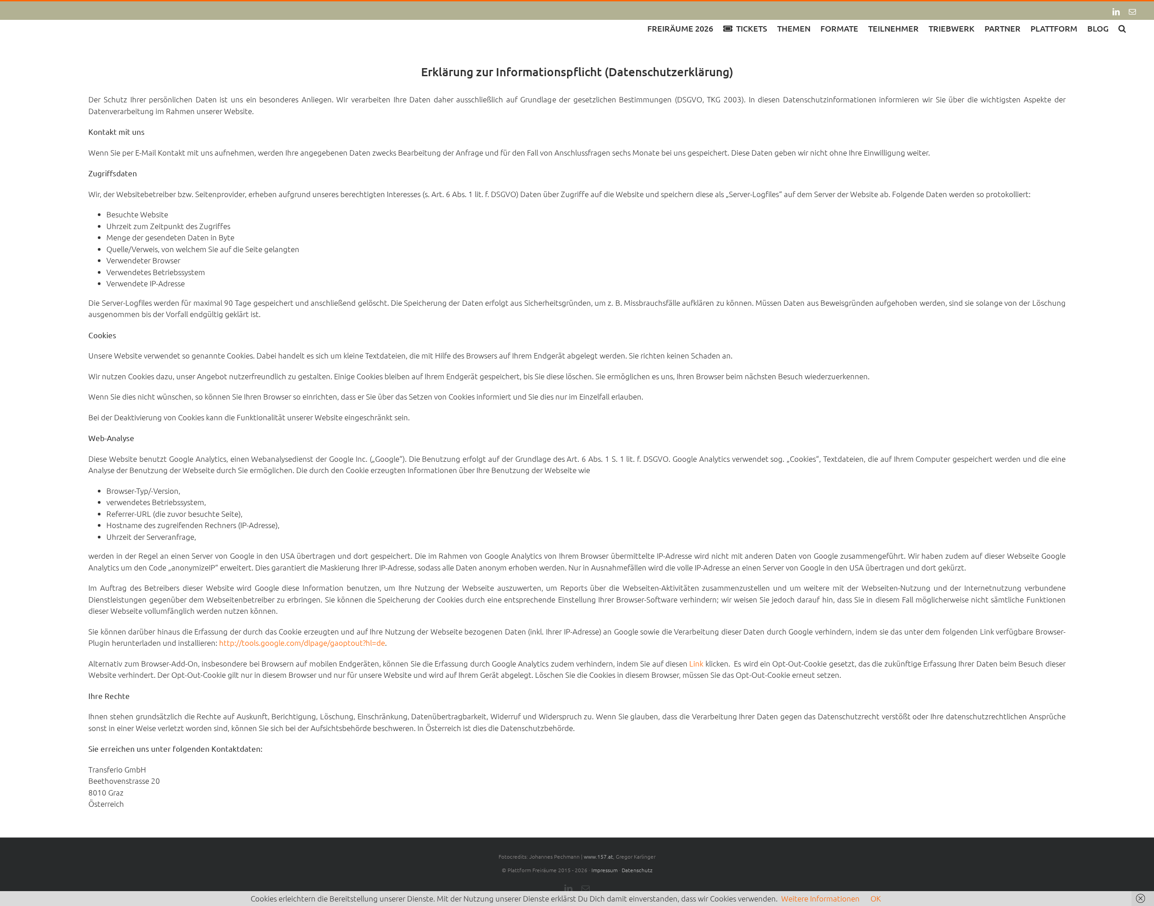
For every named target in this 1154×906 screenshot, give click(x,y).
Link (696, 663)
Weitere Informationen (820, 898)
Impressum (604, 870)
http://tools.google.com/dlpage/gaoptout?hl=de (302, 643)
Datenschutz (637, 870)
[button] (1122, 27)
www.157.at (598, 856)
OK (875, 898)
